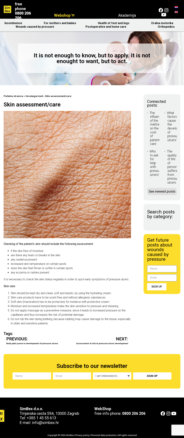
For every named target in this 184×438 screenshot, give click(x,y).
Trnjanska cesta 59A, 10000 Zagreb (49, 413)
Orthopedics (166, 26)
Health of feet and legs (113, 23)
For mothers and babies (60, 23)
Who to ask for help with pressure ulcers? (156, 163)
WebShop (102, 409)
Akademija (127, 15)
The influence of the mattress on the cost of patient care (156, 128)
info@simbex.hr (45, 422)
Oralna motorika (162, 23)
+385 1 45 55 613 (41, 418)
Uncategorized (34, 96)
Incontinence (13, 23)
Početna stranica (13, 96)
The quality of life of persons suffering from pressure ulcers (173, 166)
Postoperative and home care (106, 26)
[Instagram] (166, 10)
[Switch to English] (176, 12)
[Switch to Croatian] (176, 7)
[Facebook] (161, 10)
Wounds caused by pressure (35, 26)
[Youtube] (163, 14)
